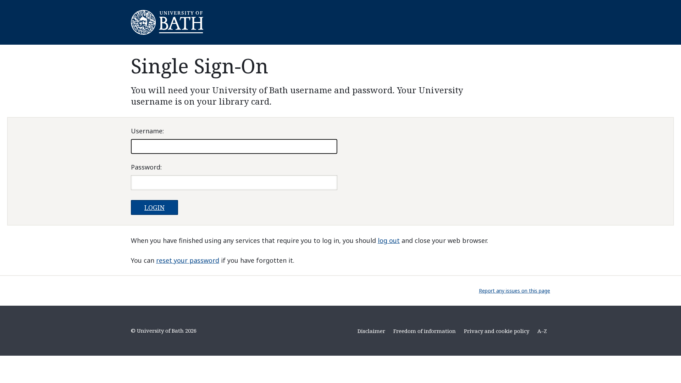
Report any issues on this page (514, 290)
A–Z (542, 330)
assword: (146, 167)
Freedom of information (424, 330)
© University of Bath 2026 (163, 330)
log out (389, 240)
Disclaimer (371, 330)
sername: (147, 131)
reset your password (187, 260)
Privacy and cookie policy (496, 330)
